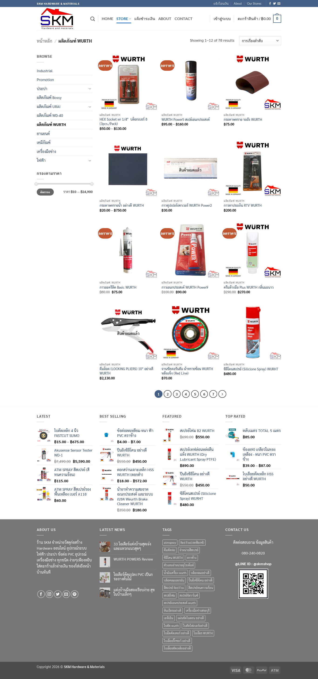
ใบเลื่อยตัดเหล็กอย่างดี (177, 648)
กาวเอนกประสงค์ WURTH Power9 (185, 287)
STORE (122, 18)
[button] (222, 18)
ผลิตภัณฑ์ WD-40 (50, 115)
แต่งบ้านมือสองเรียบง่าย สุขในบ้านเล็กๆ (134, 592)
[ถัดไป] (222, 394)
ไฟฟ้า (41, 160)
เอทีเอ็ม (168, 618)
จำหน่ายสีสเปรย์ (188, 550)
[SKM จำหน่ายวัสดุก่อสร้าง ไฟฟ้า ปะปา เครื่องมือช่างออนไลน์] (60, 18)
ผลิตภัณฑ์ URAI (49, 106)
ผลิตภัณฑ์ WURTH (51, 124)
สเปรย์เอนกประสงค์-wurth (180, 603)
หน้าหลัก (44, 41)
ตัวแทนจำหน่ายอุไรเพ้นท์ (179, 565)
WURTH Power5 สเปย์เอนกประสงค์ (186, 119)
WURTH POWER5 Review (133, 559)
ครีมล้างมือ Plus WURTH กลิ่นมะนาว (249, 287)
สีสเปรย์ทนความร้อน (200, 588)
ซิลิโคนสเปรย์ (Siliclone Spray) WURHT (251, 369)
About (238, 3)
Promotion (45, 79)
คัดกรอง (45, 192)
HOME (107, 18)
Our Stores (254, 3)
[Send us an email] (278, 3)
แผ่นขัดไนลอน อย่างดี (191, 618)
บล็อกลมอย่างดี (200, 573)
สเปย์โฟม (169, 595)
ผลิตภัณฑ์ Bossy (49, 97)
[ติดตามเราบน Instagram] (49, 594)
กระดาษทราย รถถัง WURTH (243, 119)
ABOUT (164, 18)
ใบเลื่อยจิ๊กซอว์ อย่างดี (177, 641)
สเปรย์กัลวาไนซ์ (188, 595)
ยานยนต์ (43, 133)
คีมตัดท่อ (169, 550)
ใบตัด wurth (171, 626)
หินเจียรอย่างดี (172, 610)
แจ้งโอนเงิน (221, 3)
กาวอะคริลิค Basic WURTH (118, 287)
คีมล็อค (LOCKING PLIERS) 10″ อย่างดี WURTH (126, 371)
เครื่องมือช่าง (46, 151)
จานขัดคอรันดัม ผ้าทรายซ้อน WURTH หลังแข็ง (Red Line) (187, 371)
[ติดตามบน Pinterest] (74, 594)
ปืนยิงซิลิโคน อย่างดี (201, 580)
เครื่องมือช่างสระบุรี (198, 610)
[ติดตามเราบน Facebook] (270, 3)
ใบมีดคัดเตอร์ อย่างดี (176, 633)
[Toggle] (90, 88)
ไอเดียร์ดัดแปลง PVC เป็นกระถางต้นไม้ (133, 576)
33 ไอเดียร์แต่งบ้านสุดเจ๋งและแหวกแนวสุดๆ (132, 546)
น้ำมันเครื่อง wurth (175, 573)
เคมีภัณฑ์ (44, 142)
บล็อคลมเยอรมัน (174, 580)
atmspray (170, 542)
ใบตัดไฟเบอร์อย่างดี (195, 626)
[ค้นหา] (92, 19)
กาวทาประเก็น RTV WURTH (243, 205)
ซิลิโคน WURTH (173, 558)
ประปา (42, 88)
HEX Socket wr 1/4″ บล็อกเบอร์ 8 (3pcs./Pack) (123, 121)
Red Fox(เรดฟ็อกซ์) (192, 542)
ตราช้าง (191, 558)
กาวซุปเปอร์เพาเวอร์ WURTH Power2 (187, 205)
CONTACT (184, 18)
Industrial (45, 70)
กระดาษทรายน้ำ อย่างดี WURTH (122, 205)
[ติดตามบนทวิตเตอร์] (274, 3)
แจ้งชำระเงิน (144, 18)
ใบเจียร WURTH (203, 633)
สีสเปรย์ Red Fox (174, 588)
